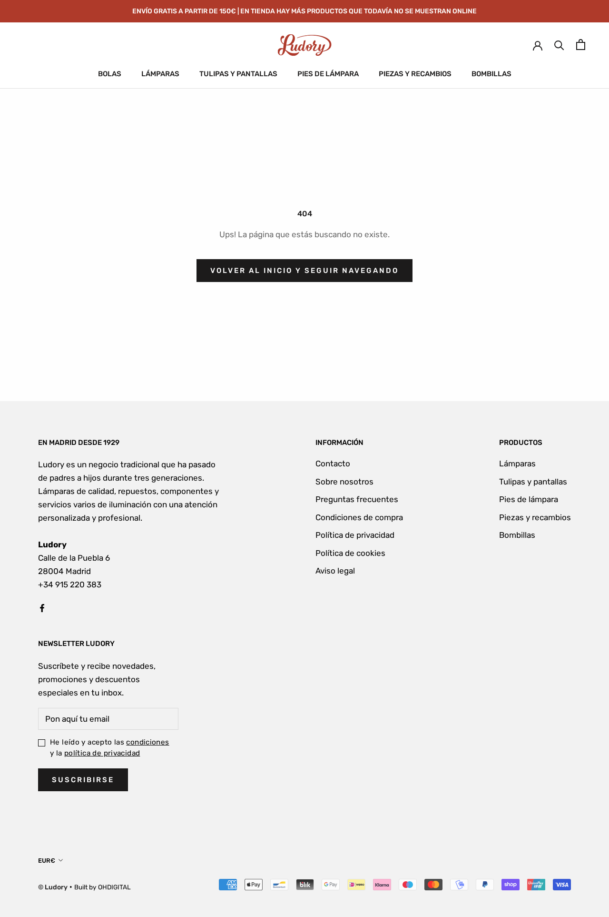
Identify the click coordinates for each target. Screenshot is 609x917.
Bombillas (517, 535)
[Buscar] (559, 45)
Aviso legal (335, 570)
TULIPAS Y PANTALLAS (238, 74)
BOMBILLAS (491, 74)
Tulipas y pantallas (533, 481)
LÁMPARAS (160, 74)
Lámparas (517, 463)
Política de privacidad (354, 535)
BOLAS (109, 74)
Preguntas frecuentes (356, 499)
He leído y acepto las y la (109, 747)
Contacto (332, 463)
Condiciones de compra (359, 517)
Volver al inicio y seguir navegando (304, 270)
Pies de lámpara (528, 499)
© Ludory (53, 887)
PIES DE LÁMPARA (328, 74)
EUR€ (46, 860)
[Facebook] (42, 607)
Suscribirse (83, 780)
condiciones (147, 742)
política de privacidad (102, 753)
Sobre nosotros (344, 481)
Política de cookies (350, 553)
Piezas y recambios (535, 517)
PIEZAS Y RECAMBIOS (415, 74)
